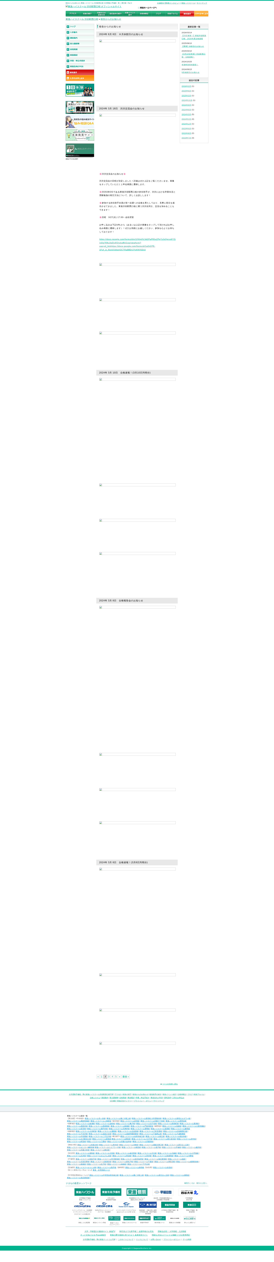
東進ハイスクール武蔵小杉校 (78, 1150)
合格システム (95, 1098)
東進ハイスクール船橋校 (76, 1164)
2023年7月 (186, 138)
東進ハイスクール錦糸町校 (168, 1124)
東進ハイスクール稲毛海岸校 (132, 1159)
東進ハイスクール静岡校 (134, 1167)
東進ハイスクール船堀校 (120, 1126)
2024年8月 (186, 110)
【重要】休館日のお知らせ (193, 46)
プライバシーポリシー (172, 1239)
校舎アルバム (199, 1094)
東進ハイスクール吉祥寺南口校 (132, 1136)
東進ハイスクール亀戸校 (125, 1124)
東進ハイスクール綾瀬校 (85, 1124)
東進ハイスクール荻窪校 (76, 1129)
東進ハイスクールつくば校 (86, 1167)
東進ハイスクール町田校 (76, 1142)
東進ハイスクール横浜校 (100, 1150)
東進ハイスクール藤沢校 (191, 1147)
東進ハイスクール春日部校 (126, 1153)
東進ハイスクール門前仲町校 (142, 1126)
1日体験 (113, 1101)
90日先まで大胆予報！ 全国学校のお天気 (136, 1231)
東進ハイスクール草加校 (121, 1156)
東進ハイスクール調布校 (121, 1139)
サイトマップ (202, 3)
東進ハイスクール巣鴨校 (140, 1129)
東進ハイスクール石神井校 (119, 1129)
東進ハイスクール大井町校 (86, 1131)
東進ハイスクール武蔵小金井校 (119, 1142)
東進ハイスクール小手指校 (188, 1153)
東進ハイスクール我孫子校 (86, 1159)
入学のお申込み (178, 1098)
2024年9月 (186, 105)
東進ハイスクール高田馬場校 (78, 1121)
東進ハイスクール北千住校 (146, 1124)
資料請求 (167, 1098)
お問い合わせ (156, 1239)
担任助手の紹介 (155, 1094)
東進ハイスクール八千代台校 (138, 1164)
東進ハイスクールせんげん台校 (99, 1156)
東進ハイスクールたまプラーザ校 (108, 1147)
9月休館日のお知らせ (191, 72)
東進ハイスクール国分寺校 (176, 1136)
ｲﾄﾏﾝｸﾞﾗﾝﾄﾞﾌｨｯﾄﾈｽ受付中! (82, 1214)
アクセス (118, 1094)
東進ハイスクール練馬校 (180, 1129)
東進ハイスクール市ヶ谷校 (95, 1118)
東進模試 (131, 1098)
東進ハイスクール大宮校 (105, 1153)
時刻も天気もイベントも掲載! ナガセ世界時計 (171, 1235)
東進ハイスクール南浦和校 (163, 1156)
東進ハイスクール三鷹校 (96, 1142)
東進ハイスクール (188, 3)
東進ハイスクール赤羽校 (129, 1121)
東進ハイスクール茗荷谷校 (176, 1121)
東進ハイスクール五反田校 (128, 1131)
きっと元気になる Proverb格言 (93, 1235)
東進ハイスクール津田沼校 (164, 1162)
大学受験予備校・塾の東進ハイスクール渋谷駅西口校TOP (91, 1094)
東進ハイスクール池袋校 (171, 1126)
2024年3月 (186, 114)
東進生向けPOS (157, 1098)
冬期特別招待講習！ (190, 65)
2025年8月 (186, 91)
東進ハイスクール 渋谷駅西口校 (82, 19)
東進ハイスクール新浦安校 (101, 1162)
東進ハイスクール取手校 (106, 1167)
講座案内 (104, 1098)
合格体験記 (182, 1094)
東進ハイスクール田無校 (101, 1139)
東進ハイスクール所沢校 (142, 1156)
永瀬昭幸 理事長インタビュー (168, 3)
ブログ (190, 1094)
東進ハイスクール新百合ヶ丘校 (177, 1145)
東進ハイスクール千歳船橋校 (174, 1134)
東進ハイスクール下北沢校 (77, 1134)
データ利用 (187, 1239)
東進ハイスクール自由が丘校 (100, 1134)
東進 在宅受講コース (101, 1170)
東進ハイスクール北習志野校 (78, 1162)
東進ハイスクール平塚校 (171, 1147)
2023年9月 (186, 129)
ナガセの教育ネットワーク (79, 1183)
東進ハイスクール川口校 (147, 1153)
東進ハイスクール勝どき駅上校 (119, 1118)
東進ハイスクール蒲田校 (107, 1131)
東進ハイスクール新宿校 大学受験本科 (147, 1118)
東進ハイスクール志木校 (76, 1156)
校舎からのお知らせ (111, 19)
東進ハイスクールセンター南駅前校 (80, 1147)
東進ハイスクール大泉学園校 (194, 1126)
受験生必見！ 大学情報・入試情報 (172, 1231)
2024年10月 (187, 100)
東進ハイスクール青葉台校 (87, 1145)
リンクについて (142, 1239)
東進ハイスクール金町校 (105, 1124)
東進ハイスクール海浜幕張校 (156, 1159)
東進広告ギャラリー (73, 155)
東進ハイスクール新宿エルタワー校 (176, 1118)
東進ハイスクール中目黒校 (77, 1136)
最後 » (125, 1076)
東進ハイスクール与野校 (184, 1156)
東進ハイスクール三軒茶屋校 (151, 1131)
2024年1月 (186, 124)
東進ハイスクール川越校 (167, 1153)
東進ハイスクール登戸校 (151, 1147)
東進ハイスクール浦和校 (85, 1153)
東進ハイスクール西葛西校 (99, 1126)
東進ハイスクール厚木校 (108, 1145)
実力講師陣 (114, 1098)
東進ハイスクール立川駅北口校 (79, 1139)
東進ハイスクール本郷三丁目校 (153, 1121)
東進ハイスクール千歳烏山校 (150, 1134)
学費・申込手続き (142, 1098)
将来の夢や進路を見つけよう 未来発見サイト (129, 1235)
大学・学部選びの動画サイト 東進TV (99, 1231)
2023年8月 (186, 133)
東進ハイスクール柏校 (176, 1159)
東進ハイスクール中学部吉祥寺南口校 (103, 1175)
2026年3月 (186, 86)
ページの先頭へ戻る (170, 1084)
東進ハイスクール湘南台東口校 (151, 1145)
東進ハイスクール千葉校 (143, 1162)
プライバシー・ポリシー (143, 1101)
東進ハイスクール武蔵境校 (143, 1142)
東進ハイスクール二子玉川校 (100, 1136)
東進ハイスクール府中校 (186, 1139)
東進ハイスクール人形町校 (101, 1121)
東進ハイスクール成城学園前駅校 (125, 1134)
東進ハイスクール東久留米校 (165, 1139)
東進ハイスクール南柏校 (116, 1164)
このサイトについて (125, 1239)
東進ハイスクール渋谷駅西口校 (175, 1131)
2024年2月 (186, 119)
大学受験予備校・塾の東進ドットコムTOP (99, 1239)
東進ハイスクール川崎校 (128, 1145)
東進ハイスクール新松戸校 (122, 1162)
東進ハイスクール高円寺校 (97, 1129)
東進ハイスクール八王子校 (142, 1139)
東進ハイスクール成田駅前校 (187, 1162)
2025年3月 (186, 96)
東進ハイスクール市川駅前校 (108, 1159)
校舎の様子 (127, 1094)
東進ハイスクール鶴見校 (131, 1147)
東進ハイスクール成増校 (160, 1129)
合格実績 (122, 1098)
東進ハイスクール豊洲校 (189, 1124)
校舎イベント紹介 (169, 1094)
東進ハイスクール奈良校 (162, 1167)
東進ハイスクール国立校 (155, 1136)
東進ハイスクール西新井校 (77, 1126)
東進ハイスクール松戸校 (96, 1164)
